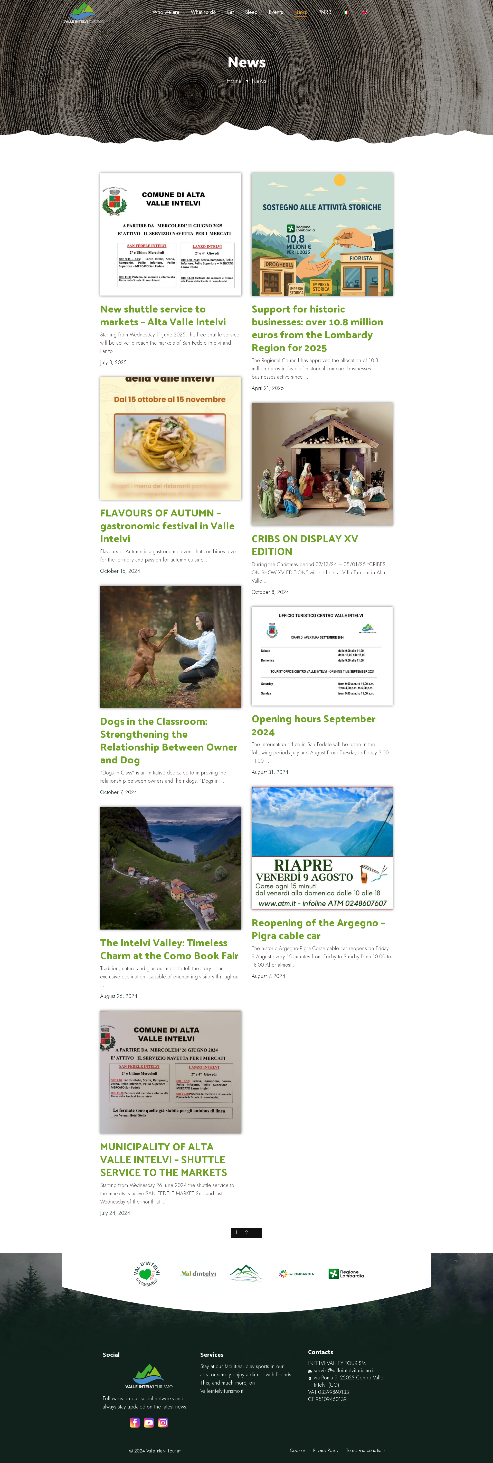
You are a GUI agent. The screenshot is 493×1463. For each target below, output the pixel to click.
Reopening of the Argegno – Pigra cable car (318, 928)
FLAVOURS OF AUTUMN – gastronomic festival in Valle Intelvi (167, 525)
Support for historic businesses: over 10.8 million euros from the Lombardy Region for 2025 (317, 327)
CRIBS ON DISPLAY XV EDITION (305, 544)
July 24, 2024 (115, 1213)
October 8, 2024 (270, 592)
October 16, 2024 (120, 571)
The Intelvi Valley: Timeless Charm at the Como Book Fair (169, 948)
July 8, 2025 (113, 362)
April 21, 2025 (268, 388)
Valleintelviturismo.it (221, 1391)
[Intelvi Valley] (104, 12)
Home (234, 80)
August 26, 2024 (118, 996)
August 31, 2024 (270, 772)
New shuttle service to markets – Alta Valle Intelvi (163, 315)
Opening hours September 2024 (314, 724)
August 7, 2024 (268, 976)
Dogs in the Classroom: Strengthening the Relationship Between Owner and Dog (169, 740)
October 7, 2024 (118, 792)
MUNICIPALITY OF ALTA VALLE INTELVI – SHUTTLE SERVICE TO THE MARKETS (163, 1159)
